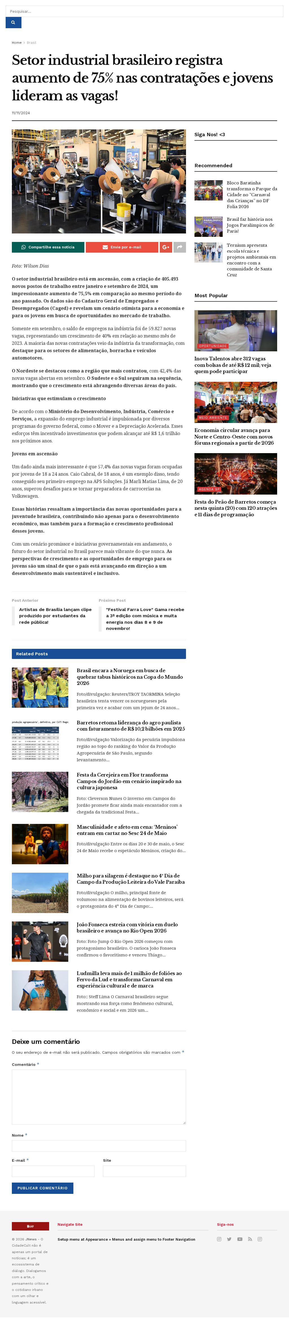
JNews (31, 1239)
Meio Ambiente (213, 418)
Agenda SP (209, 489)
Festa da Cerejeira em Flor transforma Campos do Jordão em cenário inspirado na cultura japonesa (129, 781)
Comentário (26, 1064)
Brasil (31, 43)
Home (17, 43)
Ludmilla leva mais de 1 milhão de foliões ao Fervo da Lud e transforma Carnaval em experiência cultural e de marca (129, 980)
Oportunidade (213, 346)
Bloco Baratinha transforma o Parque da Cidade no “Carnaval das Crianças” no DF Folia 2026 (252, 194)
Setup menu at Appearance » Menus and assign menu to (126, 1239)
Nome (20, 1135)
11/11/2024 (21, 113)
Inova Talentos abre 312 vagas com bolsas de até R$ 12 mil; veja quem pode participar (232, 365)
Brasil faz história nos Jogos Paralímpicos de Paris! (250, 225)
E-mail (20, 1160)
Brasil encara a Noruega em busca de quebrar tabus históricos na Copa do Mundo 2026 (130, 677)
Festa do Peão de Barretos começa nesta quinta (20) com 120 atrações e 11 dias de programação (235, 508)
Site (107, 1160)
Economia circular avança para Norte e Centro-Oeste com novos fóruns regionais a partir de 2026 (234, 436)
